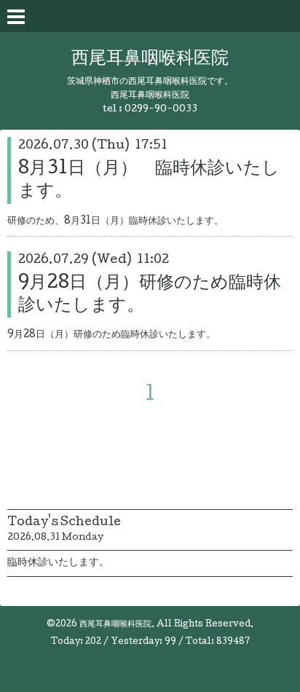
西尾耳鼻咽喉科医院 (150, 59)
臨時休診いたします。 (58, 563)
